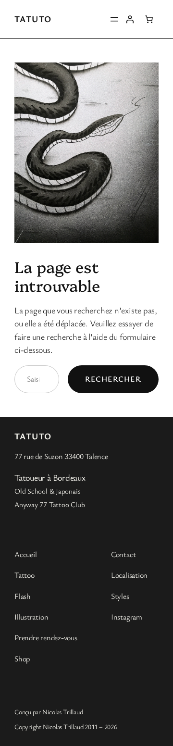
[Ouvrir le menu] (114, 19)
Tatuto (33, 19)
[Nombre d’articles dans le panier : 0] (149, 19)
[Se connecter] (129, 19)
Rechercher (113, 378)
